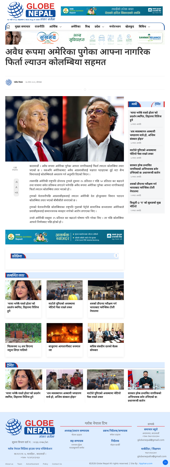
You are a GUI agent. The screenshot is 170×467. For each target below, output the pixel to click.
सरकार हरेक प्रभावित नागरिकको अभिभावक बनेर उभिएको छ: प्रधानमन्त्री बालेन (145, 169)
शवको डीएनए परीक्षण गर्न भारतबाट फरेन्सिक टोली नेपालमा (103, 307)
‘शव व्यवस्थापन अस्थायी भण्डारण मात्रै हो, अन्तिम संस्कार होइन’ (142, 135)
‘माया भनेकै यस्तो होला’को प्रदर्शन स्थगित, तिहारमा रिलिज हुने (23, 307)
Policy (45, 464)
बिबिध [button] (142, 27)
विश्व (87, 27)
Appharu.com (145, 463)
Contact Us (57, 464)
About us (9, 464)
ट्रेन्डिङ (10, 365)
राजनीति (39, 27)
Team (19, 464)
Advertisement (32, 464)
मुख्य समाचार (22, 27)
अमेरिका (75, 27)
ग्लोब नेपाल (18, 82)
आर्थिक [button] (53, 27)
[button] (165, 462)
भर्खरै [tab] (134, 104)
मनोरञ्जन (115, 27)
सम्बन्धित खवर (15, 275)
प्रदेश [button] (97, 27)
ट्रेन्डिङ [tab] (158, 104)
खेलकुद (129, 27)
